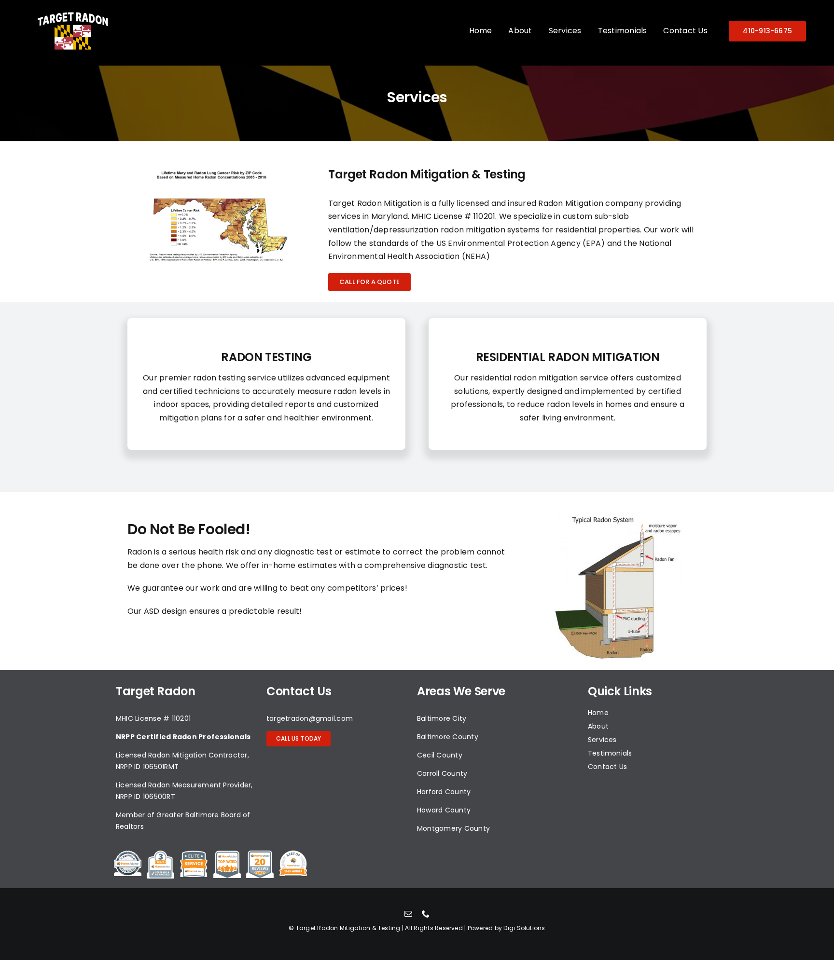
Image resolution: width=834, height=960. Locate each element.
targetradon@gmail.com (309, 718)
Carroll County (442, 773)
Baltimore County (447, 737)
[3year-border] (160, 854)
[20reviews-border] (260, 854)
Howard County (444, 810)
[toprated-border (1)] (227, 854)
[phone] (426, 914)
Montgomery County (453, 828)
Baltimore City (441, 718)
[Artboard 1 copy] (73, 13)
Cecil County (439, 755)
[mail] (408, 914)
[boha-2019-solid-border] (293, 854)
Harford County (444, 792)
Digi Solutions (524, 928)
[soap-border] (127, 854)
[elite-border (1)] (194, 854)
